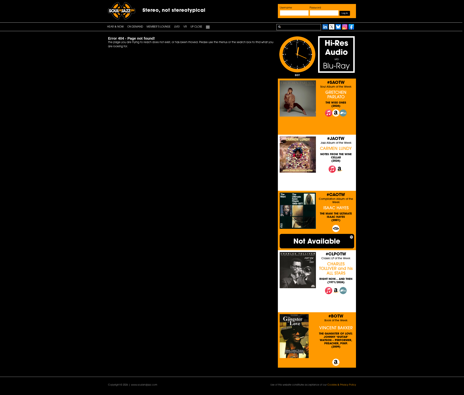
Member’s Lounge (159, 27)
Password (315, 8)
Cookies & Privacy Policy (341, 385)
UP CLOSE (196, 27)
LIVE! (177, 27)
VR (185, 27)
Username (286, 8)
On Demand (135, 27)
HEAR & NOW (115, 27)
